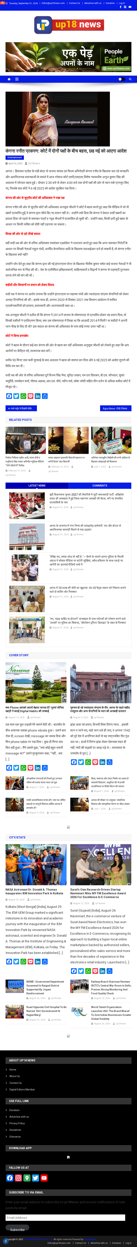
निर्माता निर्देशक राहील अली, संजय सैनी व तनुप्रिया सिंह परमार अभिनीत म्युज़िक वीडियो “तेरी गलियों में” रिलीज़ (25, 461)
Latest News (37, 485)
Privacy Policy (17, 1123)
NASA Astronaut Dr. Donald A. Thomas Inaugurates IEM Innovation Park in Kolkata (34, 891)
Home (12, 1069)
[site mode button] (121, 79)
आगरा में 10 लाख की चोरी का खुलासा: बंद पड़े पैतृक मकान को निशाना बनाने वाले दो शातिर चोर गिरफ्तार (88, 589)
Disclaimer (15, 1129)
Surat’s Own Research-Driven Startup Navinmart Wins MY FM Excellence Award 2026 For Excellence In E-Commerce (98, 893)
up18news (34, 163)
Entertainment (15, 157)
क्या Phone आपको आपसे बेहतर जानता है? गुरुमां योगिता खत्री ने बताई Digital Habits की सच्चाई (35, 709)
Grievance (15, 1136)
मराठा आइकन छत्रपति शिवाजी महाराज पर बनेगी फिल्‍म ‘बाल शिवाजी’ (66, 459)
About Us (14, 1076)
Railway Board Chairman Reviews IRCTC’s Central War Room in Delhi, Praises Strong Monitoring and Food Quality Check (111, 987)
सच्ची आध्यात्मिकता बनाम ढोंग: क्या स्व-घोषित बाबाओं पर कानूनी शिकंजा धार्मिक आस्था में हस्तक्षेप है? (45, 804)
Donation (110, 3)
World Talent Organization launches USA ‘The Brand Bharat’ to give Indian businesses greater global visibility (111, 1013)
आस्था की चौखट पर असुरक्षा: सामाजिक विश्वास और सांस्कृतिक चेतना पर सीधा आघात (110, 802)
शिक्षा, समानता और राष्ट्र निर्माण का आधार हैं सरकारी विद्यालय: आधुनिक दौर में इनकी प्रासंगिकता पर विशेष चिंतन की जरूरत (109, 782)
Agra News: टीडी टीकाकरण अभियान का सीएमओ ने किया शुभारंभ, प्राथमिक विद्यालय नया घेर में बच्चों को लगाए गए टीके (117, 408)
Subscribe (17, 1229)
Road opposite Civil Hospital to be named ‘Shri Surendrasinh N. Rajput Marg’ (46, 1011)
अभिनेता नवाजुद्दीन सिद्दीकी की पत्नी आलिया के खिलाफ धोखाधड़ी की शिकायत (110, 459)
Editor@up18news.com (53, 3)
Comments (99, 485)
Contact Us (74, 3)
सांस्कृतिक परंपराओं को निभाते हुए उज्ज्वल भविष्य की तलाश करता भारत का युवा (44, 780)
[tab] (37, 486)
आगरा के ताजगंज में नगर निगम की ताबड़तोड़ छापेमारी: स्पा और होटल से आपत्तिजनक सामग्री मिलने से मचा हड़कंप (85, 527)
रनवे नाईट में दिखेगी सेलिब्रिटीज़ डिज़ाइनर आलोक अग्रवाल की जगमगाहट (24, 408)
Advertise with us (93, 3)
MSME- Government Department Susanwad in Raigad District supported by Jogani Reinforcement (45, 987)
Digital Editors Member (22, 1089)
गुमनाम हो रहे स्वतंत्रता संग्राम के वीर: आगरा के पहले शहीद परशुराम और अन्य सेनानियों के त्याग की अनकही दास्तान (100, 709)
